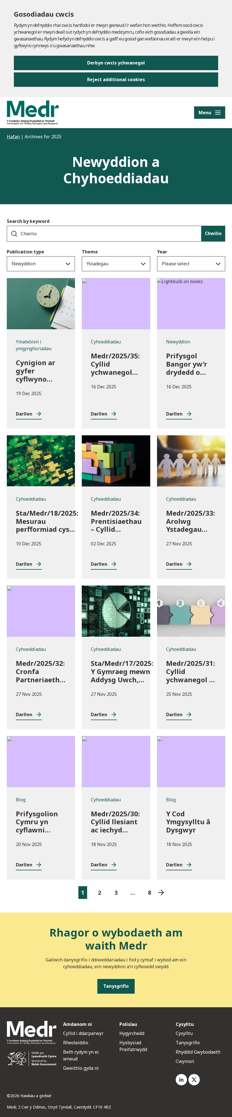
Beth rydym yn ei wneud (81, 1055)
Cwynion (185, 1061)
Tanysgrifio (188, 1042)
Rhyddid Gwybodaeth (198, 1052)
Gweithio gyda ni (81, 1068)
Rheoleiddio (76, 1042)
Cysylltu (184, 1033)
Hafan (13, 137)
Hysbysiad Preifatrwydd (133, 1046)
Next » (161, 892)
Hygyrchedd (131, 1033)
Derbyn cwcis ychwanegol (116, 63)
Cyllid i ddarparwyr (83, 1033)
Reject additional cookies (116, 79)
